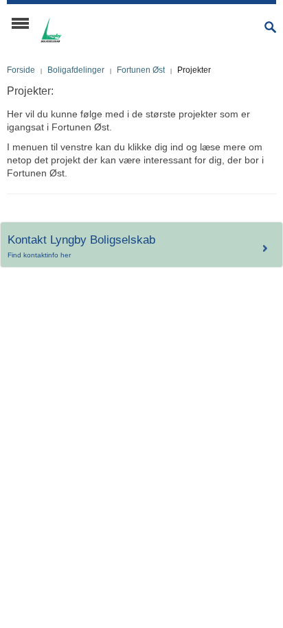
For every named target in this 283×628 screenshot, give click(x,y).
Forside (21, 70)
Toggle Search (270, 27)
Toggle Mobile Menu (20, 23)
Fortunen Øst (141, 70)
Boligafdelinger (75, 70)
